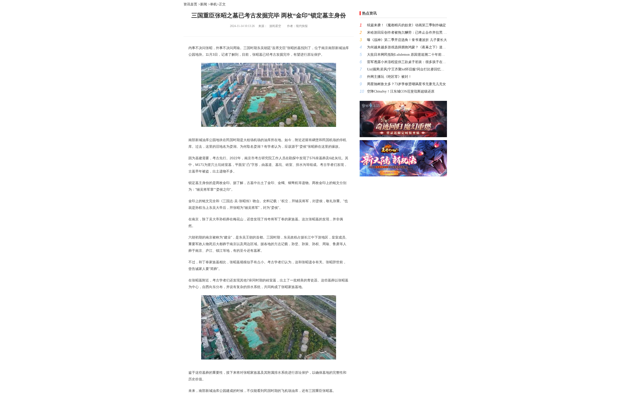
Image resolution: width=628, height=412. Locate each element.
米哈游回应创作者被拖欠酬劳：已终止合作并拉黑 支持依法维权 (407, 32)
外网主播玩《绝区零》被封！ (389, 77)
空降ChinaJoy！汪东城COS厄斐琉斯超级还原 (400, 91)
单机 (213, 4)
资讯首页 (190, 4)
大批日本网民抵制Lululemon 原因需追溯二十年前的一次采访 (407, 54)
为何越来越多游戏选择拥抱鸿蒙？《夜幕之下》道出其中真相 (407, 47)
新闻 (203, 4)
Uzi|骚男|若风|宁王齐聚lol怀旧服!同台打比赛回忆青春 (407, 69)
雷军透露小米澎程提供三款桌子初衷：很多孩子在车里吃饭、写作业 (407, 62)
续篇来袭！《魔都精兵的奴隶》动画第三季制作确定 (406, 25)
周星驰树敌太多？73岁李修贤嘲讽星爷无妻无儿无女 (406, 84)
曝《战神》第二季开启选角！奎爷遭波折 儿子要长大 (407, 40)
